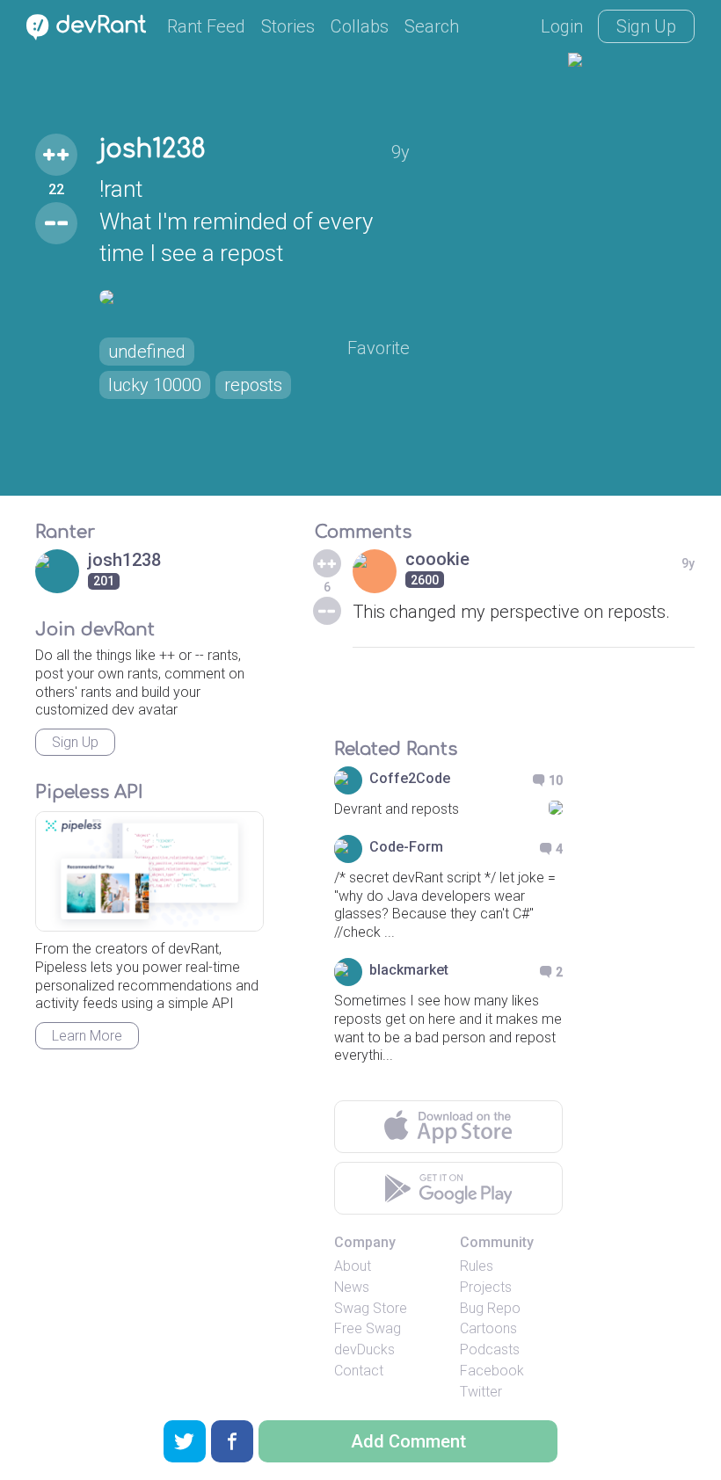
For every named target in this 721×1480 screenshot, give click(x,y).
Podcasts (490, 1349)
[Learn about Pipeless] (149, 871)
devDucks (364, 1349)
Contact (358, 1370)
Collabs (360, 26)
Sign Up (646, 26)
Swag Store (370, 1308)
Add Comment (408, 1441)
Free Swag (367, 1328)
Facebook (492, 1370)
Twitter (481, 1391)
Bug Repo (490, 1308)
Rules (476, 1266)
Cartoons (488, 1328)
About (352, 1266)
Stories (288, 26)
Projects (486, 1287)
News (351, 1287)
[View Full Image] (254, 297)
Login (562, 26)
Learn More (87, 1035)
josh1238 (152, 149)
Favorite (378, 348)
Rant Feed (206, 26)
